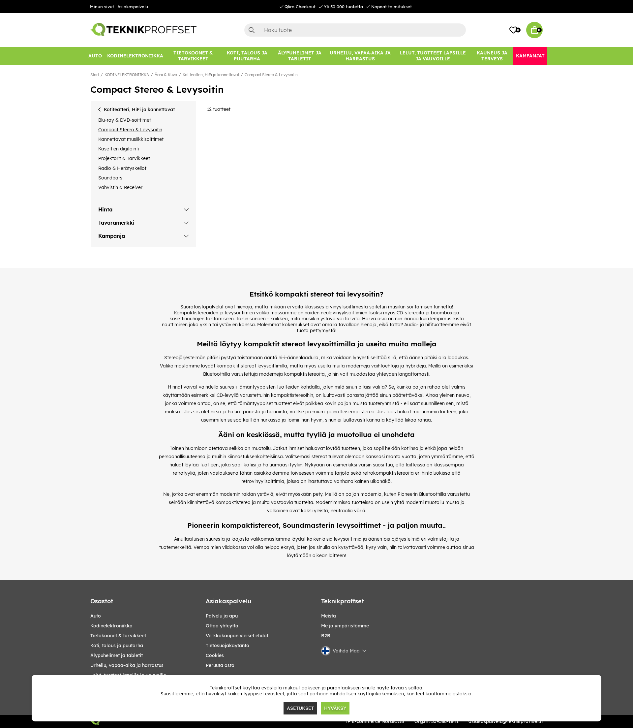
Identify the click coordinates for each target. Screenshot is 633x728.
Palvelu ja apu (222, 616)
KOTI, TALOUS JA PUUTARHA (116, 646)
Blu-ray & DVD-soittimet (124, 120)
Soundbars (110, 178)
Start (94, 74)
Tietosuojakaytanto (227, 646)
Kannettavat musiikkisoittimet (131, 139)
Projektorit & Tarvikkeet (124, 158)
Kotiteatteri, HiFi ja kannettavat (211, 74)
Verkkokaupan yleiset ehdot (237, 636)
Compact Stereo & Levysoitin (271, 74)
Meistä (328, 616)
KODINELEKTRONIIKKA (127, 74)
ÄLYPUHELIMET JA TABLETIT (116, 655)
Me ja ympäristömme (345, 626)
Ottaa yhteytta (222, 626)
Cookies (215, 655)
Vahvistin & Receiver (120, 187)
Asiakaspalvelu (132, 6)
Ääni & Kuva (166, 74)
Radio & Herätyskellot (122, 168)
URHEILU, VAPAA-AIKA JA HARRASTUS (127, 665)
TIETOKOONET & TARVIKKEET (118, 636)
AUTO (95, 616)
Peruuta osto (220, 665)
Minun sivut (102, 6)
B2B (325, 636)
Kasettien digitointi (118, 149)
